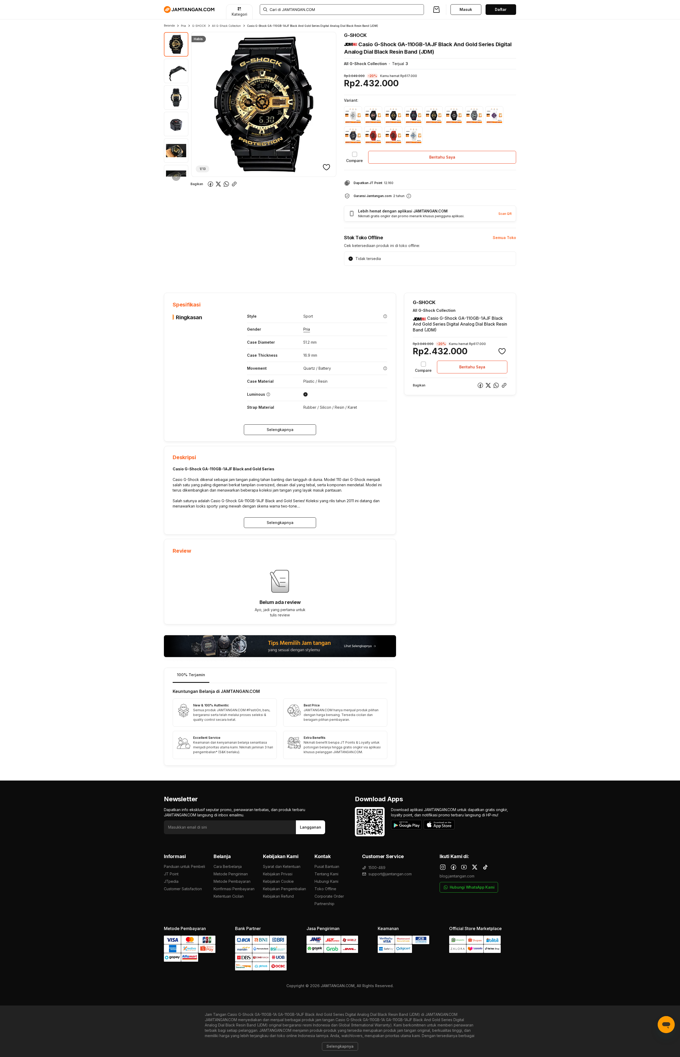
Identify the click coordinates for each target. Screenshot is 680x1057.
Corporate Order (329, 896)
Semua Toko (504, 237)
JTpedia (171, 881)
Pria (183, 25)
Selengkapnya (280, 429)
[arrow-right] (176, 176)
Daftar (501, 9)
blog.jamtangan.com (457, 876)
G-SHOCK (199, 25)
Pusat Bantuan (326, 866)
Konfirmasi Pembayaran (234, 888)
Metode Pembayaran (232, 881)
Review (278, 276)
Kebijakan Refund (278, 896)
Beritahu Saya (442, 157)
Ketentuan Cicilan (229, 896)
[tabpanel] (280, 724)
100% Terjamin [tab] (191, 674)
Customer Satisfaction (183, 888)
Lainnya (300, 276)
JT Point (171, 874)
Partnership (324, 903)
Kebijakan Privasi (277, 874)
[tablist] (280, 675)
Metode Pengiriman (231, 874)
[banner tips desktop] (280, 646)
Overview (172, 276)
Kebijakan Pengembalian (284, 888)
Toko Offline (325, 888)
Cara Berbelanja (228, 866)
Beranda (169, 25)
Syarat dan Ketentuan (281, 866)
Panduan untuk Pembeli (184, 866)
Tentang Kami (326, 874)
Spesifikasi (198, 276)
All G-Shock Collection (226, 25)
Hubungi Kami (326, 881)
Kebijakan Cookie (278, 881)
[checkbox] (354, 157)
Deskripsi (225, 276)
